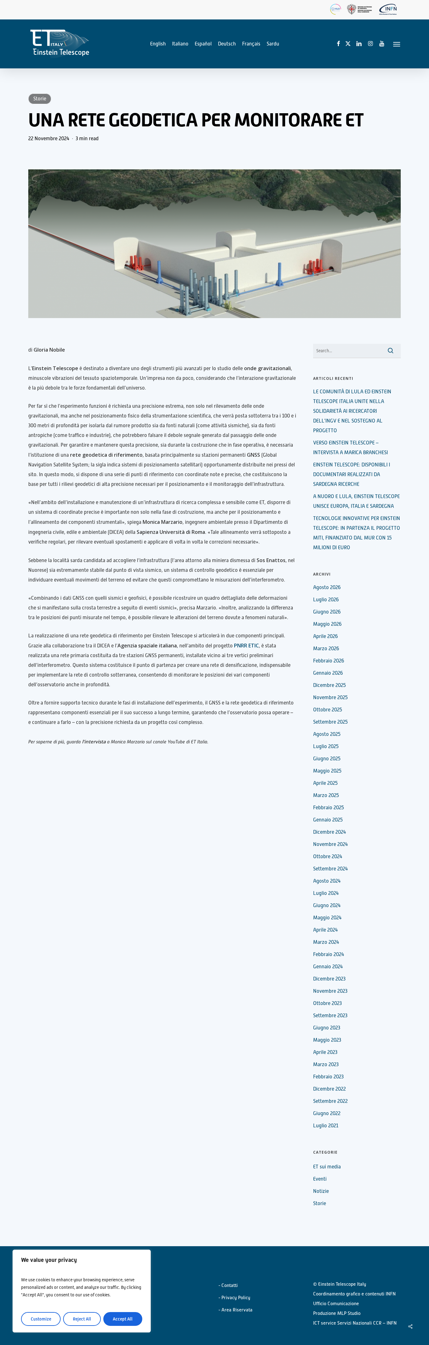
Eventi (320, 1179)
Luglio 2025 (326, 746)
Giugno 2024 (327, 905)
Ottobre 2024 (327, 856)
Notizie (321, 1191)
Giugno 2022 (326, 1113)
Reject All (82, 1318)
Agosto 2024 (327, 881)
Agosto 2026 (327, 587)
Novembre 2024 (330, 844)
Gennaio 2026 (328, 673)
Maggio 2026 (327, 624)
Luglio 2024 (326, 893)
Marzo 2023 (326, 1064)
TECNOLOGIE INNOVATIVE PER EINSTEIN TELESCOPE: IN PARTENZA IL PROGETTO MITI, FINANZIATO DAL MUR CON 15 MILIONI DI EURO (356, 533)
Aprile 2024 (325, 930)
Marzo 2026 (326, 648)
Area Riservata (237, 1309)
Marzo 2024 (326, 942)
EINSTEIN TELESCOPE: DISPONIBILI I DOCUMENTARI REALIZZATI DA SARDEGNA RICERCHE (351, 474)
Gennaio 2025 (328, 820)
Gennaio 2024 (328, 967)
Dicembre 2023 (329, 979)
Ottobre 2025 (327, 710)
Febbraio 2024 (328, 954)
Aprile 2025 (325, 783)
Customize (41, 1318)
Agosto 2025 (326, 734)
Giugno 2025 (326, 759)
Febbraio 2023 (328, 1077)
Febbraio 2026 (328, 661)
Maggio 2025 (327, 771)
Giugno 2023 (326, 1028)
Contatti (229, 1285)
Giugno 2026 (327, 612)
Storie (39, 99)
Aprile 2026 (325, 636)
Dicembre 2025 (329, 685)
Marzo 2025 (326, 795)
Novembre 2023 (330, 991)
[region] (82, 1291)
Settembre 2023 (330, 1015)
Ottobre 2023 (327, 1003)
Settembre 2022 (330, 1101)
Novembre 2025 (330, 697)
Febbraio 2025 (328, 808)
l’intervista (94, 741)
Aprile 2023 (325, 1052)
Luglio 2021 (325, 1126)
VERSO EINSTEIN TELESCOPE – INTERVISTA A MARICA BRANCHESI (350, 447)
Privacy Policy (235, 1297)
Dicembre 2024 (329, 832)
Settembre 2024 (330, 869)
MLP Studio (349, 1313)
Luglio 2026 (326, 600)
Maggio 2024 (327, 918)
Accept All (123, 1318)
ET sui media (327, 1167)
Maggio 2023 (327, 1040)
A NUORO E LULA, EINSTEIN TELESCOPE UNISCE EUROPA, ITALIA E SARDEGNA (356, 501)
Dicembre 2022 (329, 1089)
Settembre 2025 (330, 722)
